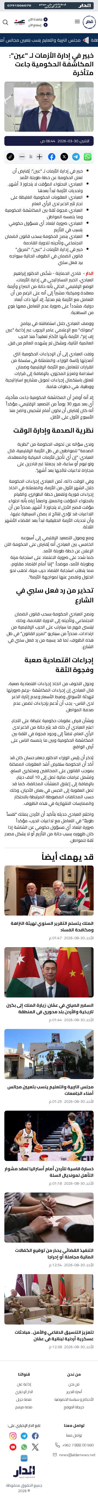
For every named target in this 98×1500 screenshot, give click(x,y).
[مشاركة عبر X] (64, 157)
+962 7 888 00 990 (78, 1445)
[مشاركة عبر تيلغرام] (76, 157)
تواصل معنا (74, 1435)
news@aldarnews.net (77, 1455)
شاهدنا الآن (35, 19)
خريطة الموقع (74, 1406)
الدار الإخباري (24, 1391)
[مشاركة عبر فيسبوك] (51, 156)
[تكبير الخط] (39, 157)
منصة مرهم (24, 1406)
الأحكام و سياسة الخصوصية (74, 1399)
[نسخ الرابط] (10, 157)
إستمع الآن (34, 25)
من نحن (74, 1384)
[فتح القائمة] (77, 21)
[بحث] (5, 22)
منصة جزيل (24, 1399)
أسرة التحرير (74, 1391)
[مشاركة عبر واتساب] (87, 157)
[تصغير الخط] (22, 157)
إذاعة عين (24, 1384)
